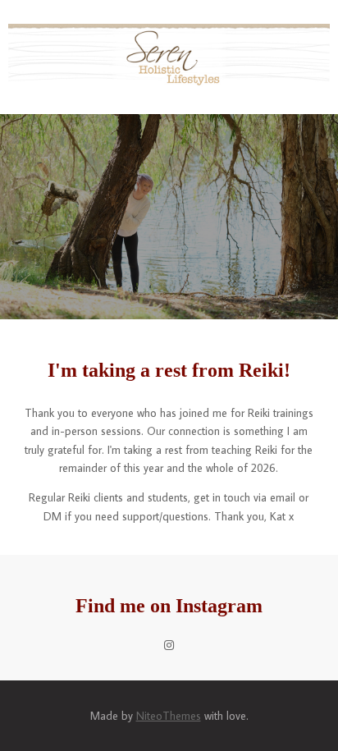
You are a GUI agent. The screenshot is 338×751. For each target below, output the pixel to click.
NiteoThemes (168, 715)
